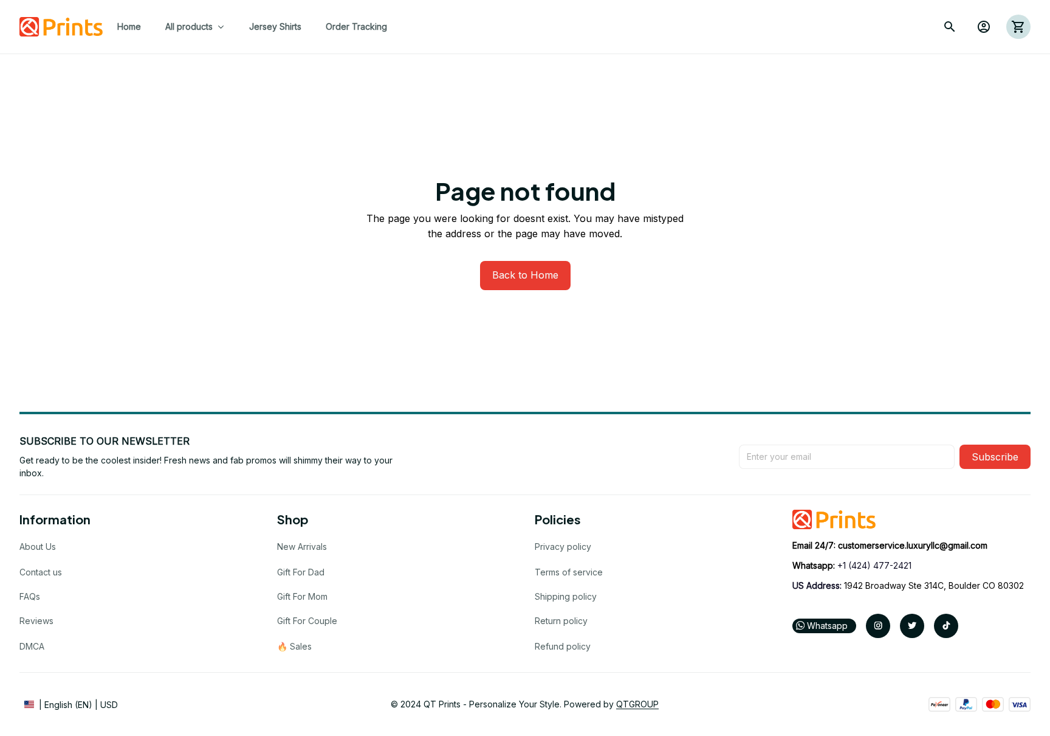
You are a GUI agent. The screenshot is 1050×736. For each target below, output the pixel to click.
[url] (912, 545)
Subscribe (995, 457)
